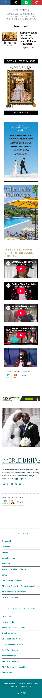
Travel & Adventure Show (12, 644)
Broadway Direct (9, 633)
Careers (5, 575)
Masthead (6, 547)
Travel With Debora (10, 650)
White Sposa (7, 672)
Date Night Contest (10, 597)
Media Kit (6, 552)
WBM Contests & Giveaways (14, 592)
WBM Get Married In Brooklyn (14, 667)
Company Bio (7, 541)
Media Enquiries (8, 558)
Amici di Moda (8, 622)
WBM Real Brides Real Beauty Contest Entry (20, 586)
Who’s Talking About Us (12, 580)
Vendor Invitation (9, 656)
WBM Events (7, 616)
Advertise (6, 564)
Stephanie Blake (28, 47)
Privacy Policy (25, 687)
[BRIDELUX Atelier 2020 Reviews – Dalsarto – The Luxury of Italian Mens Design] (9, 39)
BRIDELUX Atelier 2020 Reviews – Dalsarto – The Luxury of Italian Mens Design (28, 38)
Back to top (21, 693)
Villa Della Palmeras (10, 661)
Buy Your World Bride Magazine (15, 569)
